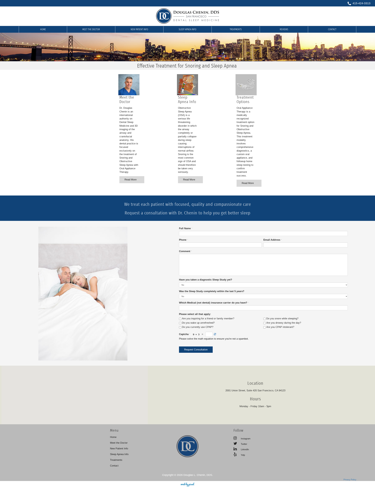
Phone (183, 239)
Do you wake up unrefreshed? (198, 322)
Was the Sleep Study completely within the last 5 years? (211, 291)
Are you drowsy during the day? (283, 322)
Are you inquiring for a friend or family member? (208, 318)
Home (43, 29)
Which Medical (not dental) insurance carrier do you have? (213, 302)
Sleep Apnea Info (187, 29)
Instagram (245, 438)
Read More (131, 179)
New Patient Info (139, 29)
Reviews (284, 29)
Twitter (244, 444)
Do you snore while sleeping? (282, 318)
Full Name (185, 228)
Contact (332, 29)
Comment (185, 251)
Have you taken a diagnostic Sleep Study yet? (205, 279)
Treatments (236, 29)
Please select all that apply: (195, 314)
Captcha (184, 334)
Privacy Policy (350, 479)
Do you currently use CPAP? (197, 327)
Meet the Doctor (91, 29)
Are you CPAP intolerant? (280, 327)
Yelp (243, 455)
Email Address (272, 239)
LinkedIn (245, 449)
